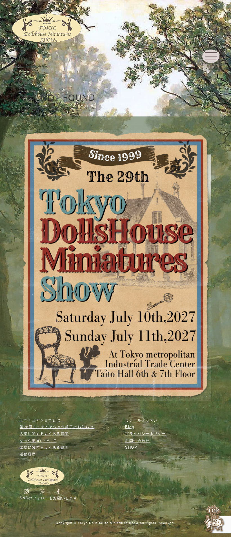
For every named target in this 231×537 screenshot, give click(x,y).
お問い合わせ (137, 440)
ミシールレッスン (141, 420)
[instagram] (26, 491)
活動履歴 (28, 454)
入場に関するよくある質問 (44, 433)
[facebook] (58, 491)
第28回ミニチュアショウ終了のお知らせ (57, 426)
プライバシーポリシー (145, 433)
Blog (129, 426)
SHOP (131, 447)
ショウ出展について (38, 440)
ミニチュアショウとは (40, 420)
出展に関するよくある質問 (44, 447)
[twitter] (42, 491)
